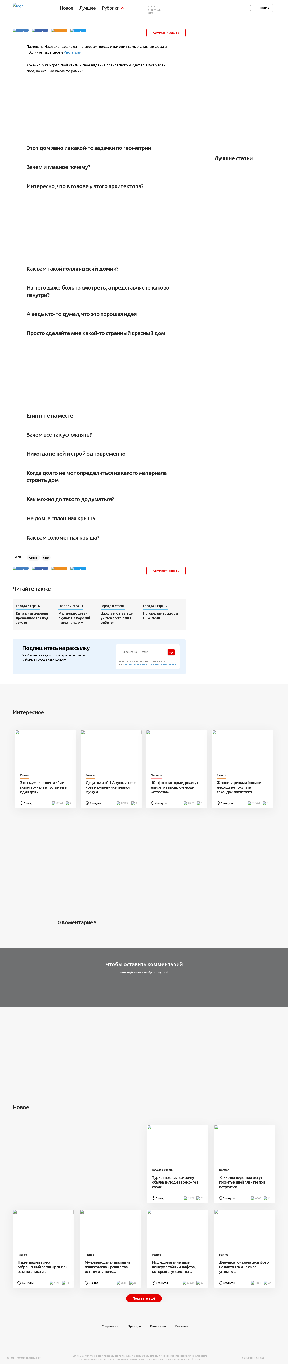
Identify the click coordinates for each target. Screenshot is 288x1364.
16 (67, 1282)
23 (269, 1198)
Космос (224, 1170)
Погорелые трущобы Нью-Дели (160, 615)
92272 (190, 803)
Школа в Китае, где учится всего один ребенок (117, 617)
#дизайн (33, 557)
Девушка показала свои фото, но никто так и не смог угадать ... (244, 1267)
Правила (134, 1326)
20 (202, 1198)
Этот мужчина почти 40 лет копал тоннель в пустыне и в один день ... (43, 787)
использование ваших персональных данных (149, 664)
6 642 (258, 1198)
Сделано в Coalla (253, 1357)
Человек (156, 775)
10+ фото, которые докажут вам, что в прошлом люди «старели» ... (174, 787)
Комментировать (166, 32)
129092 (124, 803)
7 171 (56, 1282)
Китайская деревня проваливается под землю (32, 617)
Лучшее (87, 8)
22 (134, 1282)
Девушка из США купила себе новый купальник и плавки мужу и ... (110, 787)
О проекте (110, 1326)
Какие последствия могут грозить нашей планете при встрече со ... (242, 1182)
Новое (66, 8)
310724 (256, 803)
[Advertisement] (99, 106)
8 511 (123, 1282)
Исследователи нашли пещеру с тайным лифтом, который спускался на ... (174, 1267)
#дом (46, 557)
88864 (59, 803)
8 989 (190, 1198)
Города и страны (28, 606)
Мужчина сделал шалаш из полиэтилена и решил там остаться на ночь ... (107, 1267)
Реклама (181, 1326)
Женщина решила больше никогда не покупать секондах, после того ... (239, 787)
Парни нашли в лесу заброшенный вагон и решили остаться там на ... (42, 1267)
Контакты (158, 1326)
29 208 (190, 1282)
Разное (24, 775)
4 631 (258, 1282)
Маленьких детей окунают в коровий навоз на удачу (74, 617)
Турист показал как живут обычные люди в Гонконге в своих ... (175, 1182)
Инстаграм (73, 52)
